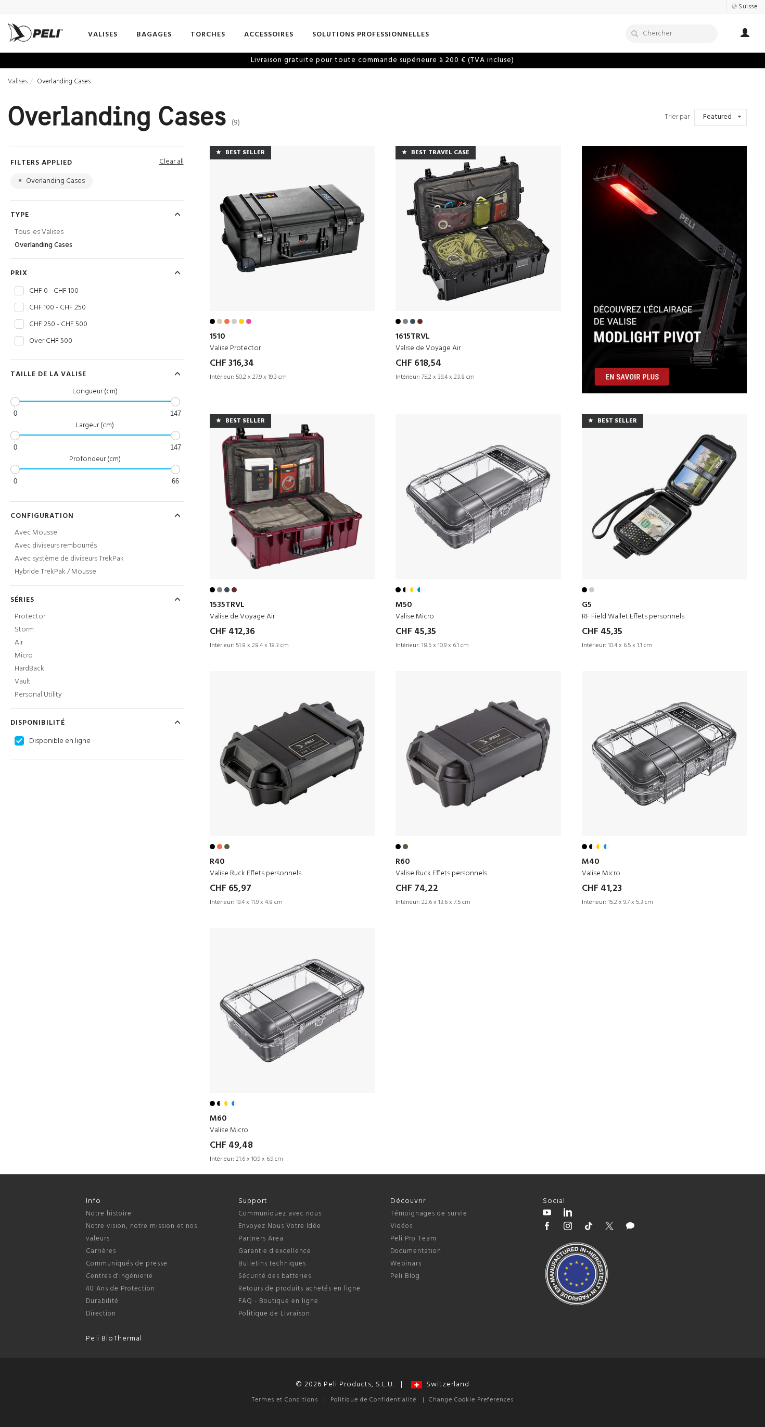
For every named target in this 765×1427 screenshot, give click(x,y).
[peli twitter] (609, 1227)
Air (19, 643)
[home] (35, 32)
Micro (24, 656)
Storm (24, 630)
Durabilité (102, 1301)
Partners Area (261, 1238)
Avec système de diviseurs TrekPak (69, 559)
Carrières (101, 1251)
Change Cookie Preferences (471, 1400)
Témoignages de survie (428, 1213)
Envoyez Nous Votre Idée (279, 1226)
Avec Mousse (36, 533)
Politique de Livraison (274, 1313)
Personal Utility (38, 695)
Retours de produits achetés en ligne (299, 1288)
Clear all (171, 162)
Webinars (406, 1263)
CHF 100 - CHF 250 (57, 308)
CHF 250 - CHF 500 (58, 324)
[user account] (745, 34)
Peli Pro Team (413, 1238)
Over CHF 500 (50, 341)
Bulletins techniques (272, 1263)
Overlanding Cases (43, 245)
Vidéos (401, 1226)
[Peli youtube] (547, 1214)
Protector (30, 617)
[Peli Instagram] (568, 1227)
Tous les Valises (39, 232)
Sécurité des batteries (274, 1276)
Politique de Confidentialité (373, 1400)
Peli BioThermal (114, 1339)
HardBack (29, 669)
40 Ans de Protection (120, 1288)
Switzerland (445, 1385)
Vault (23, 682)
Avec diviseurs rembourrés (56, 546)
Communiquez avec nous (280, 1213)
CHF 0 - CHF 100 (54, 291)
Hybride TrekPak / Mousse (55, 572)
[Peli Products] (547, 1227)
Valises (18, 81)
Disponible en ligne (60, 741)
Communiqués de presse (127, 1263)
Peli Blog (405, 1276)
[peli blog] (630, 1227)
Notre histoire (109, 1213)
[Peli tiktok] (588, 1227)
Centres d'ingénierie (119, 1276)
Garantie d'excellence (274, 1251)
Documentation (415, 1251)
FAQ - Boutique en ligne (278, 1301)
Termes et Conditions (285, 1400)
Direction (101, 1313)
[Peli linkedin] (568, 1214)
